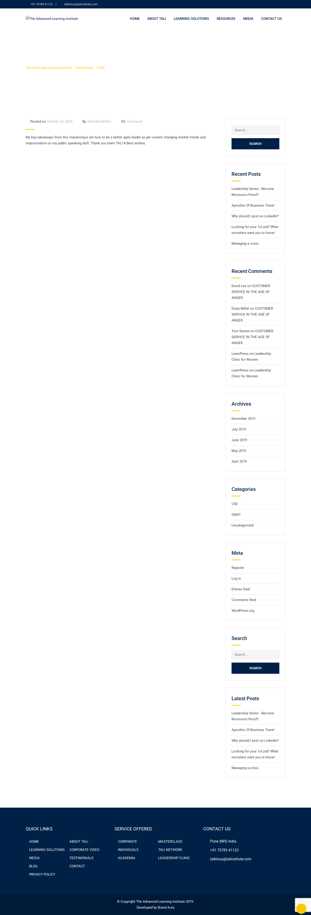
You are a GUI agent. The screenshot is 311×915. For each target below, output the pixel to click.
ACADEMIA (126, 858)
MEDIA (248, 19)
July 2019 (239, 429)
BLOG (33, 866)
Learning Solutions (191, 19)
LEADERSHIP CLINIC (174, 858)
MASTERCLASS (170, 842)
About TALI (156, 19)
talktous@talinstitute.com (80, 4)
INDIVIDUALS (128, 850)
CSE (235, 504)
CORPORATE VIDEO (84, 850)
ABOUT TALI (78, 842)
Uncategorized (242, 525)
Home (135, 19)
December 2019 (243, 419)
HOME (34, 842)
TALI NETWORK (170, 850)
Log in (236, 578)
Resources (226, 19)
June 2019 (239, 440)
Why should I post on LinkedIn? (255, 216)
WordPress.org (243, 611)
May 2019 (239, 451)
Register (238, 568)
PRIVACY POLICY (42, 874)
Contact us (271, 19)
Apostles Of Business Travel (253, 205)
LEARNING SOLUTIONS (47, 850)
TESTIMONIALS (81, 858)
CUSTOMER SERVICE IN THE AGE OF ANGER (251, 292)
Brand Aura (166, 907)
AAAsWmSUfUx (99, 121)
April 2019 (239, 461)
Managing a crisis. (245, 243)
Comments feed (244, 600)
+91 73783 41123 (42, 4)
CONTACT (77, 866)
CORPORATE (127, 842)
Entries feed (241, 589)
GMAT (236, 515)
